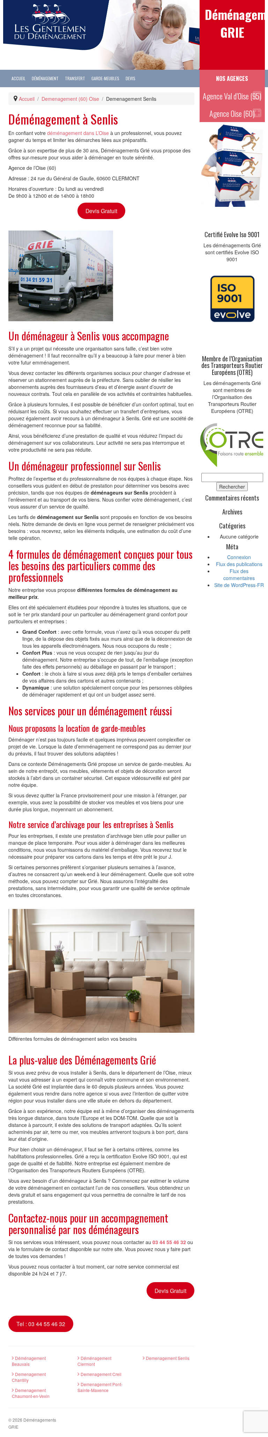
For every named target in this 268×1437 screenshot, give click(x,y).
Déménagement (45, 78)
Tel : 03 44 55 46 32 (40, 1323)
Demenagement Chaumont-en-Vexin (31, 1393)
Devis (130, 78)
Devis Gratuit (101, 211)
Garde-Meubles (105, 78)
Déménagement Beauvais (29, 1361)
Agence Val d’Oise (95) (232, 95)
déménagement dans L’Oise (78, 132)
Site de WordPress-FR (239, 584)
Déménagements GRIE (232, 23)
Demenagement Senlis (167, 1358)
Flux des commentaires (239, 574)
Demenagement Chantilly (29, 1377)
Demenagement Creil (100, 1374)
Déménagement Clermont (94, 1361)
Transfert (75, 78)
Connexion (239, 557)
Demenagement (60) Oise (70, 98)
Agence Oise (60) (232, 113)
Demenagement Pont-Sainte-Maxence (99, 1387)
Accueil (18, 78)
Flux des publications (239, 563)
